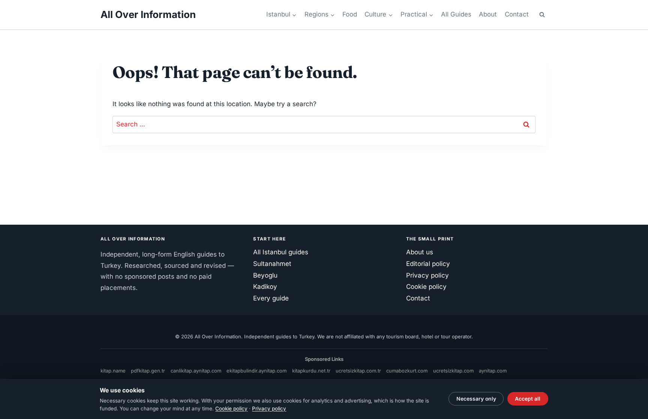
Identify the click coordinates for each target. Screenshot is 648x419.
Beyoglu (265, 275)
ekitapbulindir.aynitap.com (256, 371)
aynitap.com (493, 371)
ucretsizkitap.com (453, 371)
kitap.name (113, 371)
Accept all (527, 399)
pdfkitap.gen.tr (148, 371)
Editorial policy (428, 263)
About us (419, 252)
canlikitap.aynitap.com (196, 371)
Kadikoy (265, 286)
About (488, 14)
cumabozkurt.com (407, 371)
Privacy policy (427, 275)
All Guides (456, 14)
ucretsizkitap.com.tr (358, 371)
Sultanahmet (272, 263)
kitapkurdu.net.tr (311, 371)
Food (349, 14)
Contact (517, 14)
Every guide (271, 298)
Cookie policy (426, 286)
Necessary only (476, 399)
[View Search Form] (542, 14)
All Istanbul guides (280, 252)
